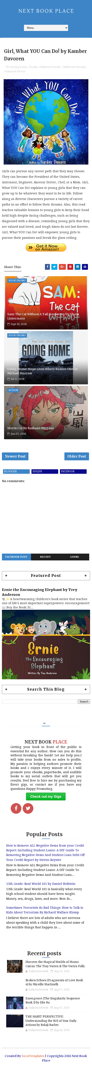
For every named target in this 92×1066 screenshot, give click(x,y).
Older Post (76, 456)
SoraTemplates (33, 1056)
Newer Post (15, 456)
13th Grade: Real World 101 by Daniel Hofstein (41, 883)
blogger (10, 471)
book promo (18, 67)
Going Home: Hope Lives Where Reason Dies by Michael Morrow (42, 371)
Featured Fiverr (15, 71)
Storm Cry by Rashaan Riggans (30, 428)
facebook (68, 471)
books (33, 67)
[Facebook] (16, 808)
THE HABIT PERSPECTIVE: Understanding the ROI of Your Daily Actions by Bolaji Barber (51, 1021)
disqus (37, 471)
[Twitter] (28, 808)
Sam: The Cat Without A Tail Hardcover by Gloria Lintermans (43, 316)
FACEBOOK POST (16, 557)
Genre (74, 557)
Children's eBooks (73, 67)
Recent (45, 557)
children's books (49, 67)
